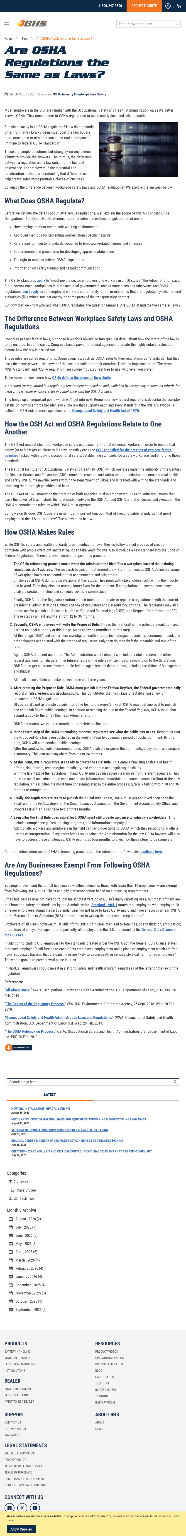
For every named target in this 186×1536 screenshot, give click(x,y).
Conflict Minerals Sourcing (25, 1485)
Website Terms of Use (20, 1453)
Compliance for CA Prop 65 (24, 1479)
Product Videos (106, 1351)
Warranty (12, 1435)
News (99, 1429)
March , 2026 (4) (26, 1260)
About (99, 1422)
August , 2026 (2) (27, 1219)
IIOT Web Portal (16, 1429)
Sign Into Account (18, 1389)
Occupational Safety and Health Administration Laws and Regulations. (59, 1017)
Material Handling (18, 1358)
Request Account (17, 1395)
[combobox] (148, 23)
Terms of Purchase (18, 1472)
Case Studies (27, 1190)
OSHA (57, 94)
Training (101, 1396)
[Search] (175, 1081)
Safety (101, 94)
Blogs (24, 1182)
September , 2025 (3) (29, 1309)
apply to (42, 280)
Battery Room (105, 1402)
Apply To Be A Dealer (19, 1401)
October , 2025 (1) (27, 1301)
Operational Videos (109, 1358)
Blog (25, 39)
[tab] (50, 1095)
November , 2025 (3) (29, 1293)
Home (9, 39)
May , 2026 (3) (25, 1243)
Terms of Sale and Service (24, 1466)
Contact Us (13, 1422)
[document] (94, 1523)
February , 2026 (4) (28, 1268)
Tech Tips (27, 1198)
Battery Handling (18, 1351)
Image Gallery (105, 1389)
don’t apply (30, 291)
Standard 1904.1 (104, 905)
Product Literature (109, 1364)
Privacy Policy (15, 1459)
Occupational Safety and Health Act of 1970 (105, 410)
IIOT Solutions (15, 1370)
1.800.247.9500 (110, 6)
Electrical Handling (20, 1364)
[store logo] (32, 24)
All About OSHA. (18, 990)
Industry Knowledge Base (79, 94)
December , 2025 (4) (29, 1285)
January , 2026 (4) (27, 1276)
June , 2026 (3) (25, 1235)
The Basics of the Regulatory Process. (35, 1004)
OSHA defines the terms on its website (81, 377)
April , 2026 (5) (25, 1251)
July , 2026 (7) (24, 1227)
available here (151, 851)
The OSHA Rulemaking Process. (30, 1031)
